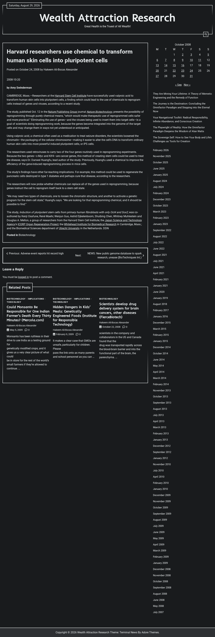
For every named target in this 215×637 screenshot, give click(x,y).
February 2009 (161, 556)
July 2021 (158, 261)
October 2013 (160, 396)
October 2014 (160, 353)
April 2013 (158, 421)
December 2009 (161, 495)
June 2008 (158, 599)
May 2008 (158, 606)
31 (191, 76)
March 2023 (159, 211)
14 (165, 65)
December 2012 (161, 445)
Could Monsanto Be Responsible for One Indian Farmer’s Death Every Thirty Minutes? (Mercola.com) (29, 313)
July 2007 (158, 612)
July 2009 (158, 525)
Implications (36, 299)
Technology (60, 302)
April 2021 (158, 273)
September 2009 (162, 513)
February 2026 (161, 150)
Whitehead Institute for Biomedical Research (90, 224)
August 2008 (160, 593)
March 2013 (159, 427)
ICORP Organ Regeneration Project (38, 224)
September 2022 (162, 230)
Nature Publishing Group (62, 111)
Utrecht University (69, 228)
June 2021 (158, 267)
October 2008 (160, 581)
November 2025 (162, 156)
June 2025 (158, 168)
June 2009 (158, 532)
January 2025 (160, 174)
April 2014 (158, 371)
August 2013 (160, 408)
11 (199, 60)
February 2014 (161, 384)
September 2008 (162, 587)
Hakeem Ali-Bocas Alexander (61, 69)
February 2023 (161, 217)
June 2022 (158, 248)
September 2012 (162, 452)
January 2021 (160, 285)
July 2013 (158, 415)
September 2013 (162, 402)
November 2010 (162, 464)
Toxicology (14, 302)
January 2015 (160, 341)
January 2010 (160, 488)
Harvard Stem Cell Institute (70, 95)
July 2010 (158, 470)
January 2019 (160, 298)
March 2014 (159, 378)
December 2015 (161, 322)
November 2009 (162, 501)
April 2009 (158, 544)
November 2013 (162, 390)
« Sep (178, 84)
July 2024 (158, 187)
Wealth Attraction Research (107, 17)
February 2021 (161, 279)
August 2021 (160, 254)
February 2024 (161, 193)
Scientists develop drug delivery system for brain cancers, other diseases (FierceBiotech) (119, 310)
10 (191, 60)
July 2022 (158, 242)
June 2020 (158, 291)
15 (174, 65)
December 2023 (161, 199)
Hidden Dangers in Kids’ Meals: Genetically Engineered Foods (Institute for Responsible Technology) (75, 315)
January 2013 (160, 439)
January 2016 (160, 316)
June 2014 (158, 359)
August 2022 (160, 236)
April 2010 (158, 476)
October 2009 (160, 507)
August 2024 (160, 181)
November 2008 (162, 575)
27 (157, 76)
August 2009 (160, 519)
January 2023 (160, 224)
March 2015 (159, 328)
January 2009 (160, 562)
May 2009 (158, 538)
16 (182, 65)
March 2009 (159, 550)
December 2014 (161, 347)
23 (182, 70)
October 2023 (160, 205)
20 (157, 70)
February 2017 (161, 310)
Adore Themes (150, 632)
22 (174, 70)
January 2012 (160, 458)
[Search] (205, 34)
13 (157, 65)
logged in (23, 277)
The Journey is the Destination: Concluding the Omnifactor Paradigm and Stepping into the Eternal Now (181, 107)
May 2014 (158, 365)
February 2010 (161, 482)
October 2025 (160, 162)
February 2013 (161, 433)
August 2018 (160, 304)
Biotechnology (27, 235)
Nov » (187, 84)
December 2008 (161, 569)
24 (191, 70)
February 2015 (161, 334)
